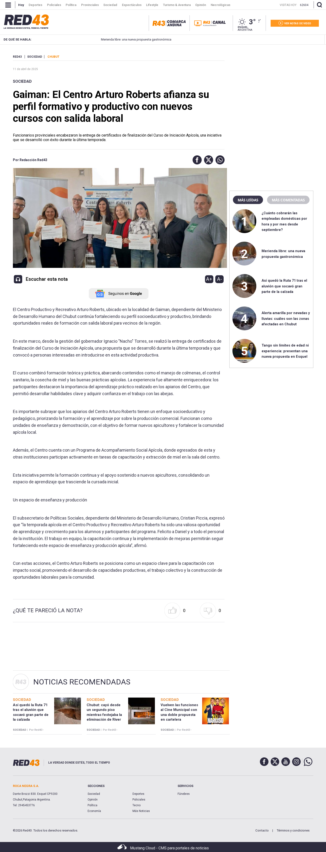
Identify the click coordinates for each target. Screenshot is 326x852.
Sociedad (22, 81)
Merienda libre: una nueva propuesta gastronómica (119, 39)
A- (219, 279)
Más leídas (248, 200)
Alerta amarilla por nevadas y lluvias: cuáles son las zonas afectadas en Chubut (286, 318)
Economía (94, 811)
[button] (196, 159)
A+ (209, 279)
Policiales (138, 799)
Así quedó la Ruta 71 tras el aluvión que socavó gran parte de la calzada (284, 286)
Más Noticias (141, 811)
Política (92, 805)
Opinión (93, 799)
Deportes (138, 794)
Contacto (262, 830)
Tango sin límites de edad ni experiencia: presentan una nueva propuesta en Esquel (285, 351)
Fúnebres (184, 794)
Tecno (136, 805)
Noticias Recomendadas (81, 681)
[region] (271, 84)
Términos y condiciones (293, 830)
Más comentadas (288, 200)
